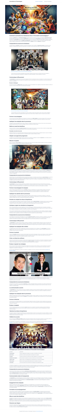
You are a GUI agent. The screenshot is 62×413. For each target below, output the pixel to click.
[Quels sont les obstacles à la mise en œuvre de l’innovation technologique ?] (29, 59)
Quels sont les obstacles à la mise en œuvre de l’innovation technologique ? (21, 71)
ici (43, 322)
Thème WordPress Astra (39, 411)
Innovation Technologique (38, 1)
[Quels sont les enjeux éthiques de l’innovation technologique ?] (29, 99)
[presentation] (42, 1)
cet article (46, 249)
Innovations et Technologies (15, 1)
